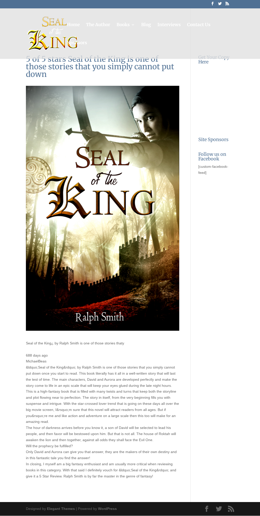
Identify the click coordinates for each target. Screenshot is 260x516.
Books (123, 25)
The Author (98, 25)
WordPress (107, 509)
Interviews (169, 25)
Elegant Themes (61, 509)
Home (73, 25)
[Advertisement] (223, 208)
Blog (146, 25)
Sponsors (77, 43)
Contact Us (198, 25)
